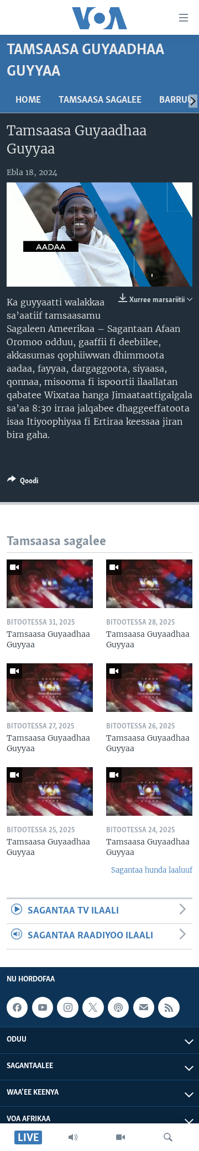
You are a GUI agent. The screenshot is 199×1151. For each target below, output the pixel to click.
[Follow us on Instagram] (67, 1007)
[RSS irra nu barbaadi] (168, 1007)
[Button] (22, 482)
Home (28, 100)
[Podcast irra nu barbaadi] (118, 1007)
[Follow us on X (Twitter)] (92, 1007)
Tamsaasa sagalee (100, 100)
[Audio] (73, 1137)
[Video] (120, 1137)
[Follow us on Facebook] (17, 1007)
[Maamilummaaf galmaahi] (143, 1007)
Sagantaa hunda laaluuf (151, 870)
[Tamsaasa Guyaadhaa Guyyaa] (50, 583)
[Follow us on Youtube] (42, 1007)
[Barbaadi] (168, 1137)
